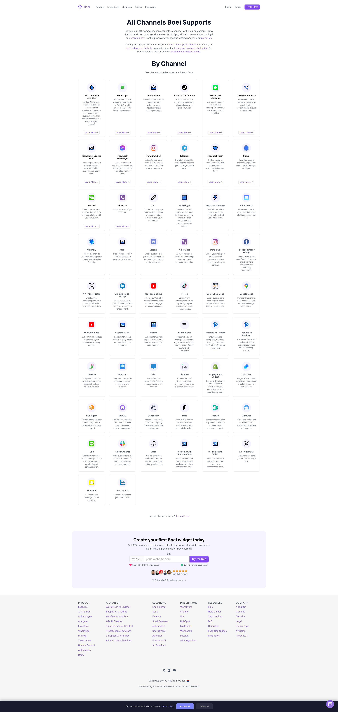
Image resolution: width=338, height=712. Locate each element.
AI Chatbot (84, 611)
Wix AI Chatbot (114, 621)
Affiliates (240, 631)
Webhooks (186, 631)
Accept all (185, 706)
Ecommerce (158, 606)
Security (240, 616)
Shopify (184, 611)
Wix (182, 616)
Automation (84, 650)
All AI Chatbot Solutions (119, 640)
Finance (156, 616)
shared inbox (137, 38)
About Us (241, 606)
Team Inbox (84, 640)
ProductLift (242, 635)
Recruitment (158, 631)
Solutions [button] (127, 7)
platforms (206, 38)
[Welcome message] (330, 704)
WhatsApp (84, 631)
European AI (159, 640)
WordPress (186, 606)
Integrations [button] (113, 7)
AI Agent (83, 621)
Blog (210, 606)
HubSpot (185, 621)
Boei (86, 6)
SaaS (155, 611)
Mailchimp (185, 626)
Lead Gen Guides (217, 631)
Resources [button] (150, 7)
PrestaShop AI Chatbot (118, 631)
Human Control (86, 645)
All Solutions (159, 645)
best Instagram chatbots (139, 48)
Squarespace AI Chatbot (119, 626)
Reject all (204, 706)
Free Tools (214, 635)
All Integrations (188, 640)
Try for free (252, 7)
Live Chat (83, 626)
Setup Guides (215, 616)
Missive (184, 635)
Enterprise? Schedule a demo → (170, 580)
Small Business (160, 621)
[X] (164, 670)
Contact (240, 611)
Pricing (138, 7)
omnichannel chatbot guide (185, 51)
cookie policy (167, 706)
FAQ (210, 621)
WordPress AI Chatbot (118, 606)
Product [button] (100, 7)
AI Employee (85, 616)
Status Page (242, 626)
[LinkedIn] (169, 670)
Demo (238, 7)
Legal (239, 621)
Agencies (157, 635)
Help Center (214, 611)
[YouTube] (174, 670)
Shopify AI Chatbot (116, 611)
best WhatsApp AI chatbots (183, 44)
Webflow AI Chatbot (117, 616)
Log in (228, 7)
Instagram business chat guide (191, 48)
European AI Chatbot (117, 635)
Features (83, 606)
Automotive (158, 626)
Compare (213, 626)
